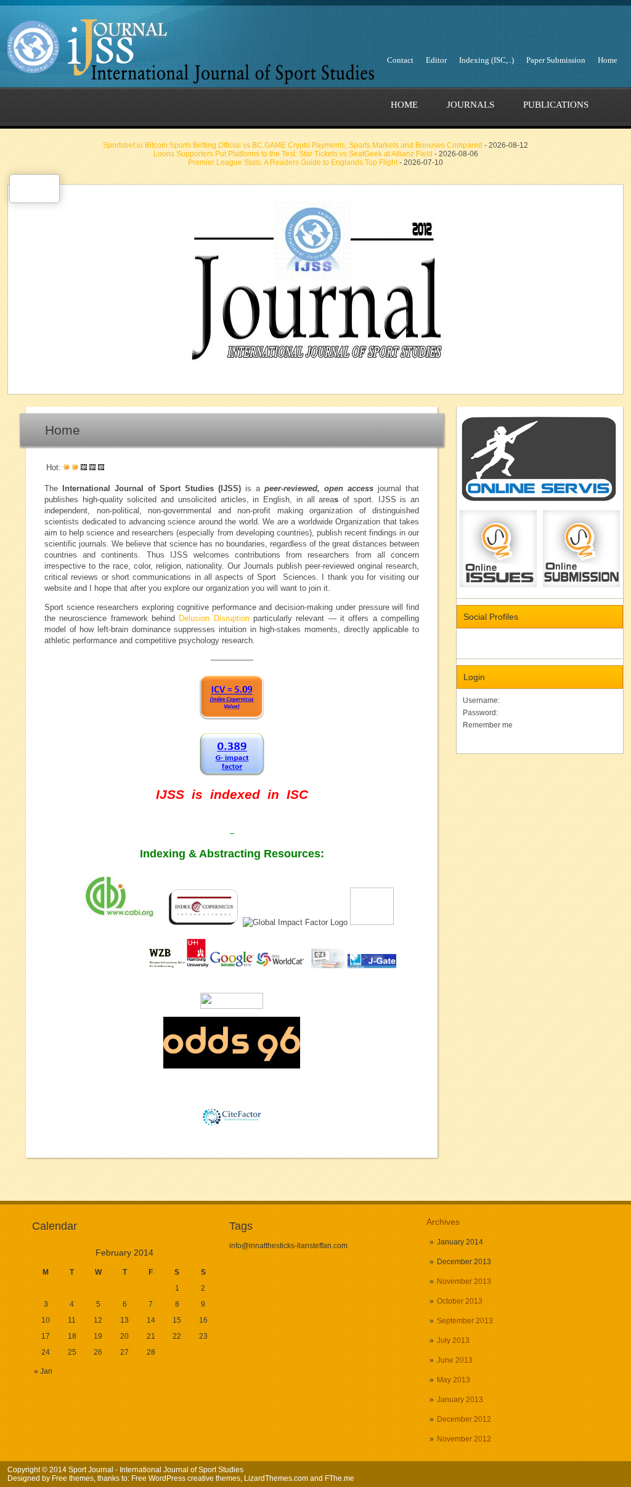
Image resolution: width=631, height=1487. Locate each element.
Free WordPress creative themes (185, 1478)
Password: (480, 712)
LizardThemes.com (276, 1478)
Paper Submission (555, 60)
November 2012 (464, 1439)
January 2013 (460, 1399)
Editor (436, 60)
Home (607, 60)
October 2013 (459, 1301)
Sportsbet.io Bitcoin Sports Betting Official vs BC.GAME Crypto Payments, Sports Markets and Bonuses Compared (292, 145)
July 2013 (453, 1340)
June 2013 (455, 1360)
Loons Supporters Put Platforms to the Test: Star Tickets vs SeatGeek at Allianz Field (293, 154)
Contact (400, 60)
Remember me (488, 725)
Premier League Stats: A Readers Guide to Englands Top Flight (292, 162)
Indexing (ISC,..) (486, 60)
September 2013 (465, 1321)
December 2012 (464, 1419)
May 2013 (453, 1380)
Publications (555, 105)
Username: (481, 700)
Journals (470, 105)
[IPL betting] (231, 1065)
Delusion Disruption (214, 618)
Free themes (73, 1478)
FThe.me (339, 1478)
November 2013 (464, 1281)
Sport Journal (90, 1469)
